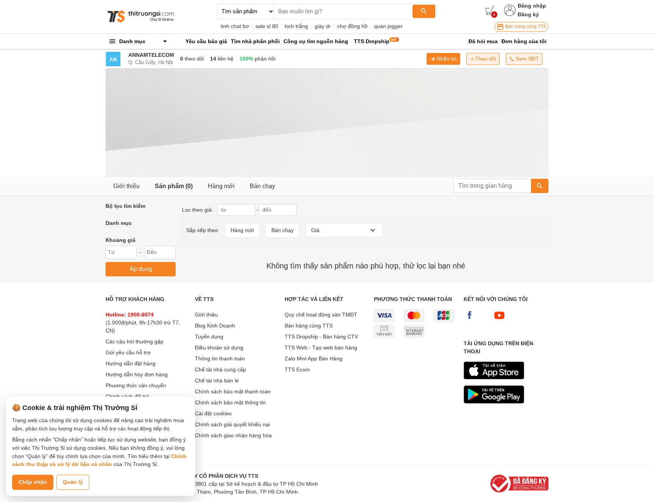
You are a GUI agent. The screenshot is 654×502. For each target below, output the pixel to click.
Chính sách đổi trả (127, 396)
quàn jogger (388, 26)
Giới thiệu (126, 186)
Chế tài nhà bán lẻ (217, 380)
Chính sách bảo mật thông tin (230, 402)
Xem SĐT (526, 59)
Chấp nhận (33, 482)
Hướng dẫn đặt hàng (131, 363)
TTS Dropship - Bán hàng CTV (321, 337)
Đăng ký (528, 14)
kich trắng (296, 26)
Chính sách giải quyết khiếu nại (232, 424)
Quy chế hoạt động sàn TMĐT (321, 315)
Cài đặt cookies (213, 413)
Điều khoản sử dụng (219, 348)
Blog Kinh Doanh (215, 326)
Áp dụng (140, 269)
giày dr (323, 26)
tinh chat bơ (235, 26)
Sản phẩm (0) (174, 186)
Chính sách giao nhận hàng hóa (233, 435)
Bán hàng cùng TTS (525, 26)
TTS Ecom (297, 369)
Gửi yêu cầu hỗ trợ (128, 352)
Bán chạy (262, 186)
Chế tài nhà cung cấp (220, 369)
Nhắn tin (446, 59)
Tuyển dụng (209, 337)
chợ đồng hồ (352, 26)
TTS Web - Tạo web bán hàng (321, 348)
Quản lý (73, 482)
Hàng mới (221, 186)
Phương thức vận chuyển (136, 385)
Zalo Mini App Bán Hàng (314, 358)
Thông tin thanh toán (220, 358)
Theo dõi (485, 59)
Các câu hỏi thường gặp (135, 341)
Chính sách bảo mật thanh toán (233, 391)
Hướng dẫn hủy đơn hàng (137, 374)
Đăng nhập (532, 6)
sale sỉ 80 (266, 26)
